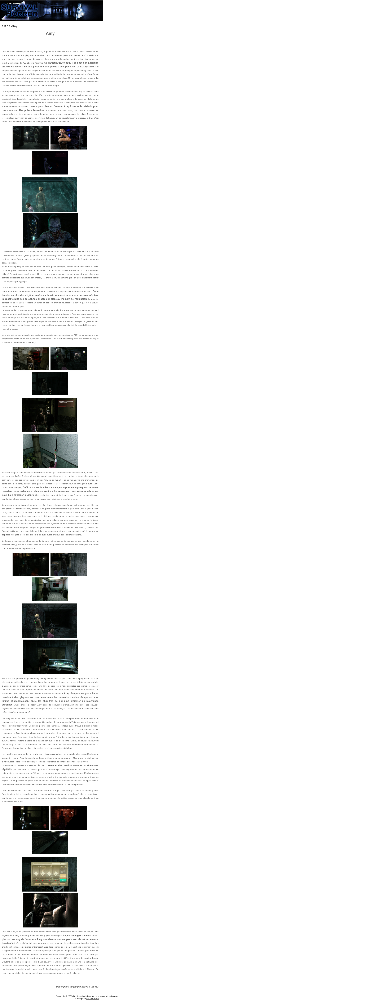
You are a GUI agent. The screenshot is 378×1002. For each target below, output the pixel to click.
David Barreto (92, 998)
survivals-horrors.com (88, 996)
